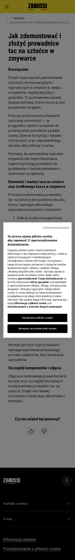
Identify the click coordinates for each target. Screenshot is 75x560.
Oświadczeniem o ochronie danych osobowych (35, 306)
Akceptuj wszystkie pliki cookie (38, 328)
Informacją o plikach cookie (30, 303)
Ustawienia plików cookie (37, 318)
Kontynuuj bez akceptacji (56, 227)
